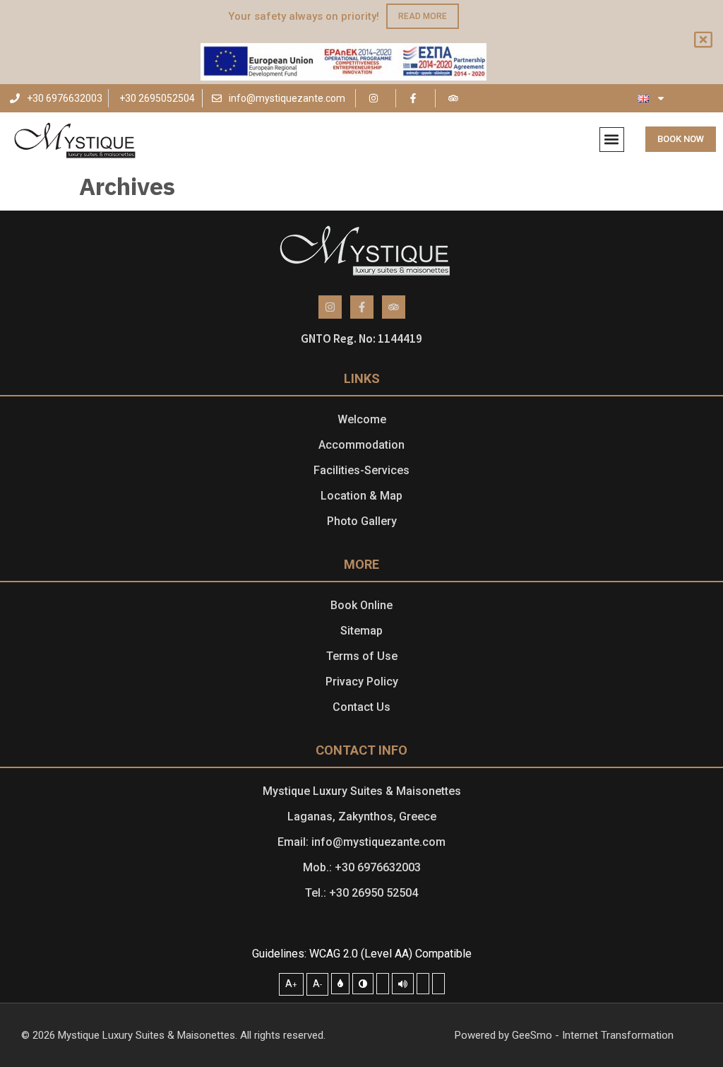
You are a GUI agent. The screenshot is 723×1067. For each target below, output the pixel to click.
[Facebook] (416, 98)
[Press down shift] (403, 983)
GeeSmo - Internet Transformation (593, 1035)
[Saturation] (382, 983)
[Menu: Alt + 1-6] (423, 983)
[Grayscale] (340, 983)
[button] (611, 139)
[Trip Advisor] (455, 98)
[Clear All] (438, 983)
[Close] (705, 40)
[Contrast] (363, 983)
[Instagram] (376, 98)
